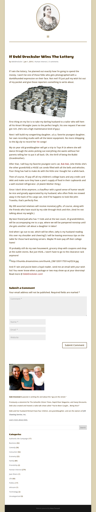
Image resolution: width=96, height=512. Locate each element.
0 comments (53, 61)
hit (38, 141)
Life (10, 478)
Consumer (13, 452)
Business (12, 443)
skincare (12, 487)
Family (11, 461)
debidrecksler (16, 61)
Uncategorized (14, 496)
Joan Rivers (13, 474)
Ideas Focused (55, 508)
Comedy (12, 447)
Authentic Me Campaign (18, 438)
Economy (12, 456)
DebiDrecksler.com (32, 274)
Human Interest (41, 61)
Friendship (13, 465)
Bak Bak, (65, 163)
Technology (13, 492)
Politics (12, 483)
